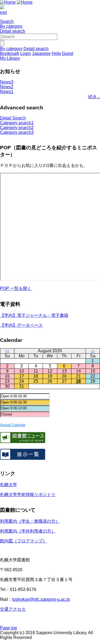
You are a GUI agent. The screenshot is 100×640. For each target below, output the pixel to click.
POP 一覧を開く (15, 288)
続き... (94, 96)
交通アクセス (13, 609)
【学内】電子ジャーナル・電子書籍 (34, 315)
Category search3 (17, 132)
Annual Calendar (12, 425)
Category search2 (17, 127)
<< (7, 351)
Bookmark (9, 53)
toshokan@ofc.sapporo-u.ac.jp (41, 599)
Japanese (41, 53)
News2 (6, 87)
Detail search (12, 31)
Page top (8, 628)
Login (25, 53)
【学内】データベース (21, 325)
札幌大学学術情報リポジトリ (27, 494)
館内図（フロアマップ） (23, 541)
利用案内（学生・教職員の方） (30, 521)
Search (7, 21)
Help (56, 53)
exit (3, 12)
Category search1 (17, 123)
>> (93, 351)
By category (11, 26)
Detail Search (13, 118)
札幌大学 (8, 484)
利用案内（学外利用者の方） (27, 531)
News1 (6, 91)
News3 (6, 82)
